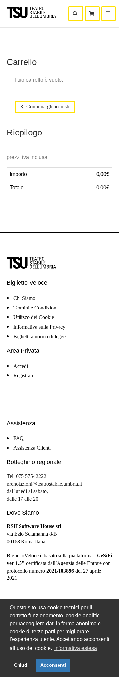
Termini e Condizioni (35, 307)
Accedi (20, 366)
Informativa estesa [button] (75, 648)
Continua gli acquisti (47, 106)
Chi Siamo (24, 298)
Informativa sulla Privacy (39, 327)
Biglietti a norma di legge (39, 336)
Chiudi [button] (21, 665)
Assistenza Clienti (32, 448)
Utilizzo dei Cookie (33, 317)
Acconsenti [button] (53, 665)
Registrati (23, 375)
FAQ (18, 438)
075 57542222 (31, 476)
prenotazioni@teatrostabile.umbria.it (44, 483)
